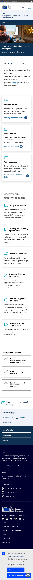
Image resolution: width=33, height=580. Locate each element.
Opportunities (10, 104)
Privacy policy (6, 538)
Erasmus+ (5, 452)
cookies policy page (17, 556)
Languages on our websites (11, 530)
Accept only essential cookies (20, 575)
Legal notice (6, 542)
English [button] (23, 7)
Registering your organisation (17, 324)
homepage (15, 82)
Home (3, 22)
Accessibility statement (10, 466)
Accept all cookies (16, 570)
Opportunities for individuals (17, 275)
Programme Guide (18, 205)
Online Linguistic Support (17, 300)
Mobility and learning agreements (18, 230)
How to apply (10, 133)
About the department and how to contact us (14, 477)
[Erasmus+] (6, 6)
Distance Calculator (18, 254)
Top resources (10, 162)
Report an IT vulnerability (10, 526)
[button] (8, 418)
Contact (4, 522)
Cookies (4, 534)
